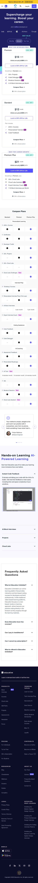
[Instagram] (29, 867)
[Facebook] (10, 867)
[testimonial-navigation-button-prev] (3, 426)
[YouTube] (24, 867)
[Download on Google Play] (7, 855)
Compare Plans (18, 139)
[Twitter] (19, 867)
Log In (27, 6)
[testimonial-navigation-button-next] (35, 426)
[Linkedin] (15, 867)
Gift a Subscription (20, 144)
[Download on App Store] (7, 851)
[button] (2, 6)
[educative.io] (6, 6)
